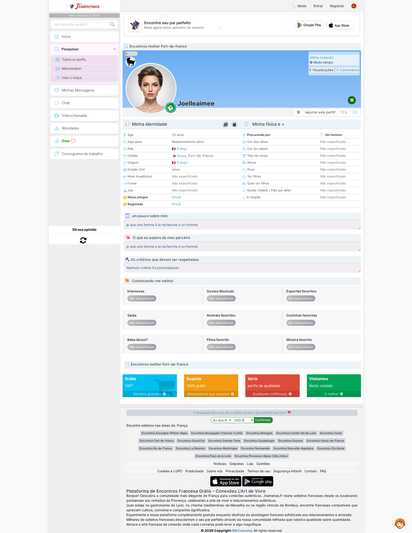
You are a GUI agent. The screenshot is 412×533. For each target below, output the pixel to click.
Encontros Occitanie (330, 448)
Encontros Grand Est (191, 440)
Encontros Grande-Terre (224, 440)
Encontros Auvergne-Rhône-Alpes (164, 433)
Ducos (181, 156)
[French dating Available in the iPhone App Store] (226, 478)
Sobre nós (214, 471)
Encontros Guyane (290, 440)
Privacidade (235, 471)
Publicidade (194, 471)
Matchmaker (71, 68)
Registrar (337, 6)
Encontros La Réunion (190, 448)
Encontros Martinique (223, 448)
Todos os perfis (74, 59)
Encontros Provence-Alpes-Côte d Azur (261, 456)
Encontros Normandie (255, 448)
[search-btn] (112, 24)
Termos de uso (258, 471)
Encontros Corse (331, 433)
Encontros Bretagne (259, 433)
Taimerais (87, 6)
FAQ (323, 471)
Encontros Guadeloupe (259, 440)
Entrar (318, 6)
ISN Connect (242, 530)
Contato (310, 471)
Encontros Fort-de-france (157, 440)
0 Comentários (347, 70)
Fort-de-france (200, 155)
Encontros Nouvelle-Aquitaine (293, 448)
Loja (250, 464)
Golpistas (236, 464)
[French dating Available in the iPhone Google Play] (257, 478)
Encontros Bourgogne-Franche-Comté (216, 433)
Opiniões (263, 464)
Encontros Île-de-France (155, 448)
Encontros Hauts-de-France (325, 440)
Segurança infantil (287, 471)
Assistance (400, 523)
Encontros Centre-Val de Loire (296, 433)
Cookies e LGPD (169, 471)
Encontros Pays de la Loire (213, 456)
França (182, 149)
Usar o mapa (72, 77)
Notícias (220, 464)
